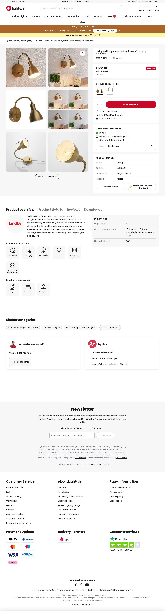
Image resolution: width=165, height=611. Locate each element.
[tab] (20, 209)
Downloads (93, 209)
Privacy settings (38, 590)
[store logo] (15, 8)
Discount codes (65, 500)
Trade (61, 505)
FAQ (8, 491)
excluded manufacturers (93, 464)
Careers (62, 514)
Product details (50, 209)
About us (62, 487)
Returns (10, 509)
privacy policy (121, 458)
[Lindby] (15, 224)
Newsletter (63, 491)
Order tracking (13, 496)
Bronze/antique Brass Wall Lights (80, 327)
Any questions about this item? (143, 186)
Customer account (15, 518)
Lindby (120, 162)
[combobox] (81, 8)
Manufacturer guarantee (18, 523)
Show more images (47, 176)
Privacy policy (117, 491)
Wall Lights (38, 41)
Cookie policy (116, 496)
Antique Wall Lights (110, 327)
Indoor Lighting (26, 41)
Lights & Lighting (12, 41)
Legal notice (116, 500)
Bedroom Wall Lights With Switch (23, 327)
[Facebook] (77, 585)
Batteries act (105, 590)
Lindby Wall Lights (52, 327)
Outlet (149, 16)
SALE (109, 16)
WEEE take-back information (122, 590)
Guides (73, 518)
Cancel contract (15, 487)
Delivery (10, 505)
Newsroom (73, 514)
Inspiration (63, 518)
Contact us (11, 500)
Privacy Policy (81, 590)
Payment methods (15, 514)
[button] (26, 109)
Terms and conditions (121, 487)
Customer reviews (67, 509)
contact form (80, 458)
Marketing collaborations (70, 496)
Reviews (73, 209)
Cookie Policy (93, 590)
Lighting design (73, 505)
